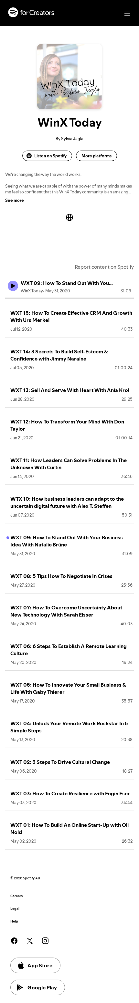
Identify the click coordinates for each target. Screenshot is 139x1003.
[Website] (69, 217)
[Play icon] (13, 286)
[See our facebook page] (14, 941)
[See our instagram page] (45, 941)
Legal (14, 908)
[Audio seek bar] (69, 298)
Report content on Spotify (104, 266)
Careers (16, 896)
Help (14, 921)
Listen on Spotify (50, 156)
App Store (39, 965)
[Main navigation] (127, 13)
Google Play (42, 987)
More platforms (96, 156)
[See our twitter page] (30, 941)
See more (14, 200)
